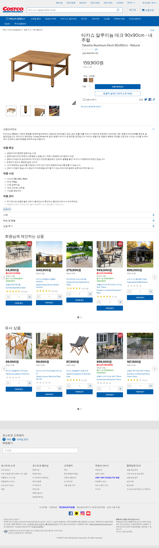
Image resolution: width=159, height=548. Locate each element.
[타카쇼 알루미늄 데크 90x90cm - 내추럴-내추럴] (91, 80)
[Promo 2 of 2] (81, 317)
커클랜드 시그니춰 (8, 477)
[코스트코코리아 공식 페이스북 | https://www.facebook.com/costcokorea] (71, 514)
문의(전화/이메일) (71, 474)
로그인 (132, 9)
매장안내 (98, 470)
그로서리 (95, 18)
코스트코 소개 (8, 465)
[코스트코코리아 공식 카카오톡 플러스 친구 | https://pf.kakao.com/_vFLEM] (77, 514)
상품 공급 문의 (132, 470)
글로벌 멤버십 (37, 497)
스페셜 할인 (36, 18)
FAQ (65, 470)
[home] (13, 9)
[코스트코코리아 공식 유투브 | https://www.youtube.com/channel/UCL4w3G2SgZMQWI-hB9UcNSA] (88, 514)
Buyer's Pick (50, 18)
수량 (84, 86)
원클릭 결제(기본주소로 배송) (117, 93)
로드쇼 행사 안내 (101, 485)
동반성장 (130, 485)
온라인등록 (36, 481)
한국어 (130, 2)
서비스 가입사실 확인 (124, 531)
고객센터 (68, 465)
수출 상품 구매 (69, 485)
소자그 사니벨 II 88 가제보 (137, 279)
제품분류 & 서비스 (8, 481)
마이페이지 (36, 485)
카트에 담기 (19, 303)
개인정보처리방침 (67, 507)
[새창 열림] (6, 532)
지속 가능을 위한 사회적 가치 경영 (14, 474)
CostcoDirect (135, 18)
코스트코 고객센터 (13, 435)
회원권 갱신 (36, 474)
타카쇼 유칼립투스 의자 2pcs (17, 371)
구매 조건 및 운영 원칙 (135, 474)
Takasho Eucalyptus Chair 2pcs (18, 374)
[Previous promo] (4, 277)
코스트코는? (6, 470)
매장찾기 (7, 443)
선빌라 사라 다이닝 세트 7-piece (109, 376)
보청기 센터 (99, 474)
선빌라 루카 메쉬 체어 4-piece (138, 371)
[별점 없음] (88, 49)
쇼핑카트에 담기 (118, 87)
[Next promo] (154, 277)
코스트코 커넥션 (7, 485)
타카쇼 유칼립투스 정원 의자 (77, 371)
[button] (119, 10)
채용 (2, 489)
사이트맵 (43, 507)
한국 (153, 3)
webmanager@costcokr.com (100, 524)
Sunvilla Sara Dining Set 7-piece (109, 379)
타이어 (84, 18)
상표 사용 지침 (113, 507)
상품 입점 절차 (132, 477)
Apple (7, 23)
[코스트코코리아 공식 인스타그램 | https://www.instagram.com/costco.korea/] (82, 514)
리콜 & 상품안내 (70, 477)
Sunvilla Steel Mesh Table (16, 288)
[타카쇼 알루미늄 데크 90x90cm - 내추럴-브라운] (85, 80)
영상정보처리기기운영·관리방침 (91, 507)
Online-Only (119, 18)
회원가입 (35, 470)
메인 (4, 30)
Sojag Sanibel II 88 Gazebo (137, 282)
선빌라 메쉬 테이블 (13, 284)
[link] (145, 99)
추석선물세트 (20, 23)
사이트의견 (68, 481)
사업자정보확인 (38, 527)
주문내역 (35, 489)
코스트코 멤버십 (40, 465)
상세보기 (7, 209)
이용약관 (53, 507)
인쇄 (152, 30)
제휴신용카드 (37, 493)
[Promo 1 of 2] (78, 317)
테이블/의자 (38, 30)
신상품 (107, 18)
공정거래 (130, 481)
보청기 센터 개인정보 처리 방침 (107, 477)
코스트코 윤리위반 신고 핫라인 (138, 489)
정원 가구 (27, 30)
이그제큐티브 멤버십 (40, 477)
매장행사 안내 (100, 481)
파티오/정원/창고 (15, 30)
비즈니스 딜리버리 (68, 18)
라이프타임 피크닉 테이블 (76, 279)
